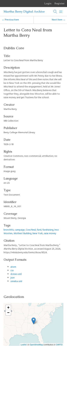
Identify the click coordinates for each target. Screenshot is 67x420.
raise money (50, 233)
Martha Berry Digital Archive (24, 11)
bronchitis (9, 230)
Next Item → (58, 20)
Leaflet (23, 344)
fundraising (47, 230)
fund (39, 230)
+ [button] (8, 307)
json (12, 278)
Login (48, 3)
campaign (20, 230)
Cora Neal (31, 230)
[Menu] (61, 11)
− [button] (8, 312)
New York (37, 233)
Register (59, 3)
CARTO (59, 344)
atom (13, 267)
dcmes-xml (16, 274)
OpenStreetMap (36, 344)
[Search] (55, 11)
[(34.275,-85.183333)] (33, 320)
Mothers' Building (22, 233)
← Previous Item (10, 20)
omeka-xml (16, 281)
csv (12, 271)
